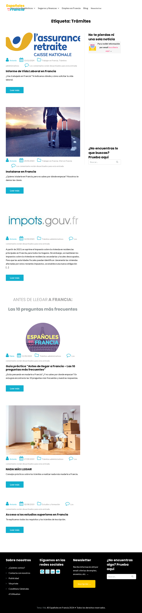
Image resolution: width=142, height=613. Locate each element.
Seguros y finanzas (47, 8)
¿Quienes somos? (17, 567)
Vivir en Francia (65, 161)
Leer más (14, 90)
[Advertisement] (104, 99)
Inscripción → (84, 584)
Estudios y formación (51, 504)
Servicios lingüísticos (22, 8)
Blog (85, 8)
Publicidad (14, 578)
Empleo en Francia (71, 8)
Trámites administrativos (52, 239)
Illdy (44, 607)
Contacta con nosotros (19, 573)
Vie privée (13, 583)
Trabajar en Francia (50, 60)
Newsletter (96, 8)
